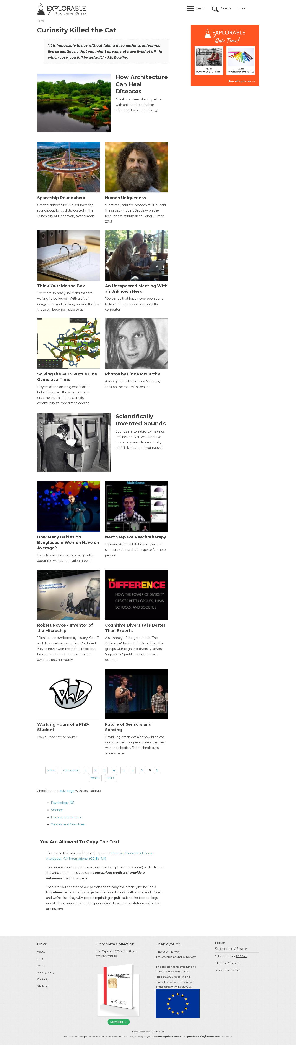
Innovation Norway (167, 951)
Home (40, 20)
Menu (200, 8)
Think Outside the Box (61, 286)
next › (95, 778)
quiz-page (67, 791)
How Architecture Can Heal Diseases (142, 84)
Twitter (235, 970)
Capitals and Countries (68, 824)
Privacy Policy (45, 972)
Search (226, 8)
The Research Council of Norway (176, 956)
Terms (41, 965)
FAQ (40, 958)
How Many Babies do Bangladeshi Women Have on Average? (68, 542)
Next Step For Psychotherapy (135, 537)
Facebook (234, 963)
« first (51, 770)
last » (111, 778)
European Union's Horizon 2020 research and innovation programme (173, 977)
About (41, 951)
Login (243, 8)
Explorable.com (141, 1031)
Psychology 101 (62, 803)
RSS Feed (241, 956)
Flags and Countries (66, 817)
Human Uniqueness (125, 197)
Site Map (42, 986)
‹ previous (70, 770)
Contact (42, 979)
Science (57, 810)
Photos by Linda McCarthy (132, 374)
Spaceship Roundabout (61, 197)
